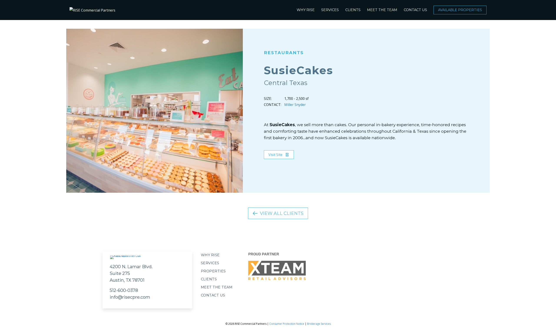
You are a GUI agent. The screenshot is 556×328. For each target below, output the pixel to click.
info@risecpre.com (130, 297)
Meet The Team (382, 10)
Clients (353, 10)
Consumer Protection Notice (286, 324)
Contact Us (415, 10)
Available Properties (460, 10)
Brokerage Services (319, 324)
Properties (213, 271)
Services (330, 10)
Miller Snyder (295, 104)
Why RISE (306, 10)
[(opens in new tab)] (277, 270)
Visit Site (275, 154)
